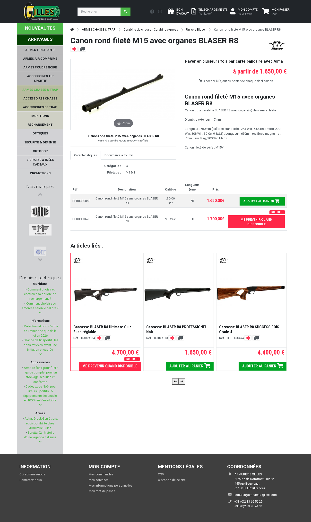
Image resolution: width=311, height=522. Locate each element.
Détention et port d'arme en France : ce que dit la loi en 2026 (41, 330)
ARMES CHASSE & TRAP (98, 29)
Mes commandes (101, 474)
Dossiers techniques (40, 278)
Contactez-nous (30, 480)
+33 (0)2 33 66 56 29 (248, 501)
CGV (161, 474)
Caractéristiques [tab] (85, 155)
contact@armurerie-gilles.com (255, 495)
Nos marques (40, 186)
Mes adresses (99, 480)
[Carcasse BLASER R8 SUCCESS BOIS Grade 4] (251, 292)
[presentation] (175, 381)
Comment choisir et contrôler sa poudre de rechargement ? (40, 294)
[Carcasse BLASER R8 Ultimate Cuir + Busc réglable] (106, 292)
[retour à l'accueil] (72, 29)
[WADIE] (40, 203)
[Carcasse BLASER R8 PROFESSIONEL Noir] (179, 292)
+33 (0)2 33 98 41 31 (248, 506)
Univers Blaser (196, 29)
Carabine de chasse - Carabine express (151, 29)
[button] (40, 313)
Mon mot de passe (102, 491)
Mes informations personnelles (110, 485)
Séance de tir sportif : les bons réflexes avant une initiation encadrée (40, 344)
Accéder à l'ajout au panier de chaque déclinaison (238, 81)
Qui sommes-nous (32, 474)
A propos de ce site (172, 480)
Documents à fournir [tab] (118, 155)
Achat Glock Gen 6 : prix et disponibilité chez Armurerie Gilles (41, 423)
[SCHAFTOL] (40, 238)
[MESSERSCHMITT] (40, 215)
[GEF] (40, 227)
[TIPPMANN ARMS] (40, 250)
